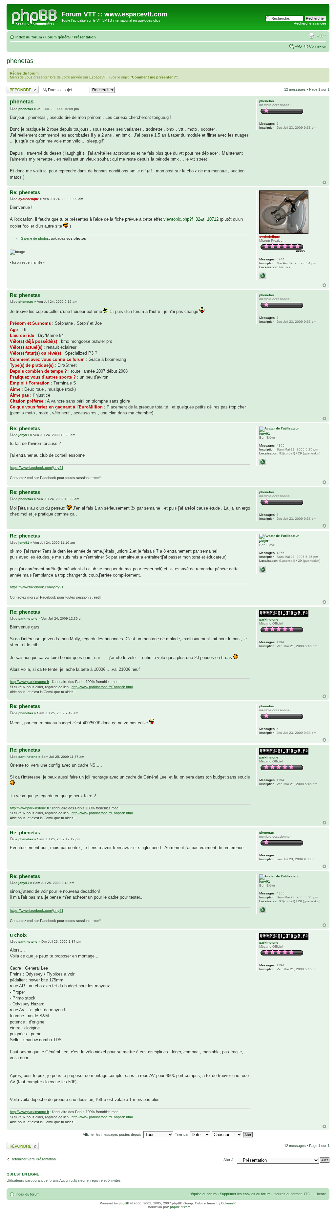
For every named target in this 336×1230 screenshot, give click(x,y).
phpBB (124, 1203)
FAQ (298, 46)
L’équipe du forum (203, 1194)
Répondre (14, 88)
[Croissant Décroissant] (232, 1134)
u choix (18, 935)
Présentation (85, 37)
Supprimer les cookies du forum (245, 1194)
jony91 (23, 435)
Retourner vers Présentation (33, 1159)
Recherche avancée (310, 23)
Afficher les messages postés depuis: (113, 1134)
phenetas (20, 60)
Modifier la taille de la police (321, 36)
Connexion (317, 46)
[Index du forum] (34, 16)
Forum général (58, 37)
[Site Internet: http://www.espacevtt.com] (262, 276)
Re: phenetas (25, 192)
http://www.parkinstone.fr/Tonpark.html (102, 687)
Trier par (182, 1134)
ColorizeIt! (228, 1203)
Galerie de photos (35, 238)
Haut (324, 182)
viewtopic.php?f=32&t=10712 (191, 219)
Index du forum (28, 37)
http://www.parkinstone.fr (29, 682)
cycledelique (28, 199)
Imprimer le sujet (311, 36)
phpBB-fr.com (180, 1207)
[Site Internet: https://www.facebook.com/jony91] (262, 462)
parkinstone (27, 618)
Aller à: (228, 1160)
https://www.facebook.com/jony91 (36, 468)
